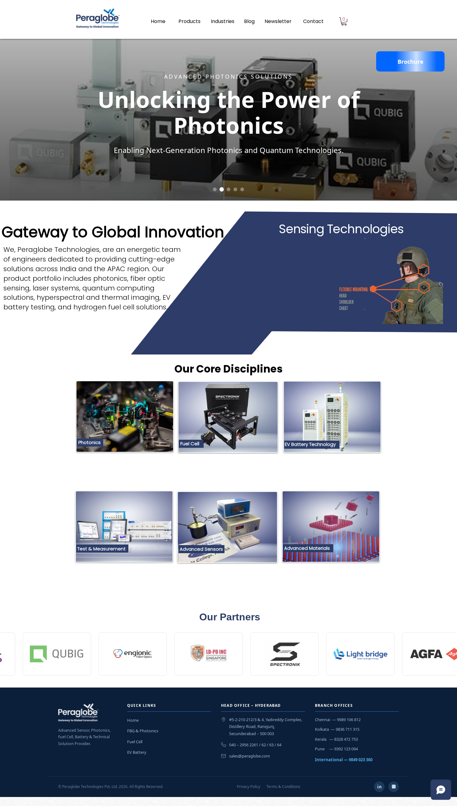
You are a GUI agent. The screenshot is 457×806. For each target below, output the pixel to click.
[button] (313, 21)
